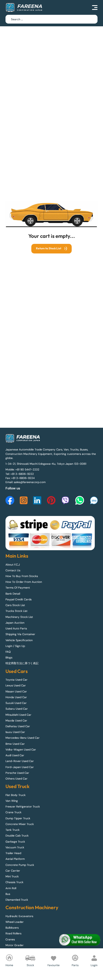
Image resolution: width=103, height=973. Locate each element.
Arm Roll (10, 888)
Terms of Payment (17, 587)
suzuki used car (16, 703)
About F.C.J (12, 564)
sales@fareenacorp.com (30, 482)
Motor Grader (14, 945)
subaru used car (16, 709)
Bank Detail (12, 593)
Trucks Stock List (16, 611)
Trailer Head (13, 853)
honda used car (16, 697)
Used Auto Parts (16, 628)
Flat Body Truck (15, 795)
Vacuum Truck (14, 847)
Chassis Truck (14, 882)
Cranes (10, 939)
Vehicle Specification (19, 640)
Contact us (12, 570)
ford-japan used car (19, 767)
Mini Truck (12, 876)
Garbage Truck (15, 841)
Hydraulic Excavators (19, 916)
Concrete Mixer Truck (19, 824)
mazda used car (16, 720)
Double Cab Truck (17, 835)
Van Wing (11, 801)
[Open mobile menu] (95, 7)
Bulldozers (12, 927)
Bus (7, 894)
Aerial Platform (15, 859)
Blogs (8, 657)
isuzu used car (15, 732)
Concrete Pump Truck (19, 865)
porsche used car (17, 773)
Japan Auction (14, 622)
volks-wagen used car (20, 749)
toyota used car (16, 679)
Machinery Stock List (19, 617)
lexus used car (15, 685)
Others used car (16, 778)
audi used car (14, 755)
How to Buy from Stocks (21, 576)
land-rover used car (19, 761)
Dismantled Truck (16, 899)
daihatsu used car (17, 726)
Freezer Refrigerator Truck (22, 806)
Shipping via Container (20, 634)
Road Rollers (13, 933)
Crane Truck (13, 812)
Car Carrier (12, 870)
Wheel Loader (14, 922)
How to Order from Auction (23, 582)
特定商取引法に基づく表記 (21, 663)
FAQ (8, 652)
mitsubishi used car (18, 715)
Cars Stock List (15, 605)
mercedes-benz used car (22, 738)
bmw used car (15, 744)
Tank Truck (12, 830)
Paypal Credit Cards (18, 599)
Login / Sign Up (15, 646)
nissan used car (16, 691)
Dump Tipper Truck (17, 818)
